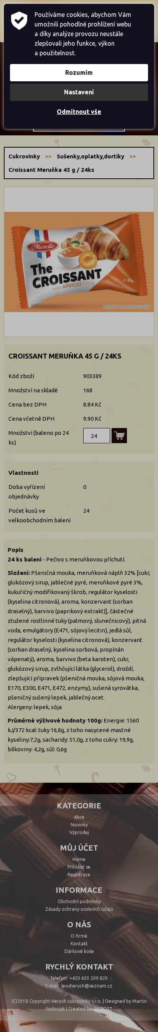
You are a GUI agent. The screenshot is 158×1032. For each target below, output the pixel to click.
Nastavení (79, 92)
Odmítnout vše (79, 111)
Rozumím (79, 72)
